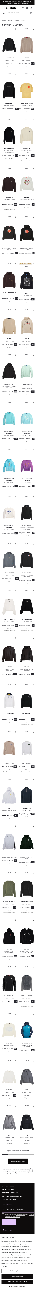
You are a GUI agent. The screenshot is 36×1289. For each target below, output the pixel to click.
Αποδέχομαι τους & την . (19, 1215)
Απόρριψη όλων (17, 1276)
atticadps (8, 1230)
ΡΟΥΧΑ (17, 20)
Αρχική (4, 20)
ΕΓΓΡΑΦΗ (7, 1222)
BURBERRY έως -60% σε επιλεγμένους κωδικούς (16, 1)
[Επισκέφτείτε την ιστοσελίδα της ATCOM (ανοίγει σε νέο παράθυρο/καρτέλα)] (17, 1286)
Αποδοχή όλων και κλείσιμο (17, 1281)
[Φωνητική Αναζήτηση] (31, 13)
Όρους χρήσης (20, 1214)
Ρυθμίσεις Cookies (16, 1271)
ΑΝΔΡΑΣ (10, 20)
